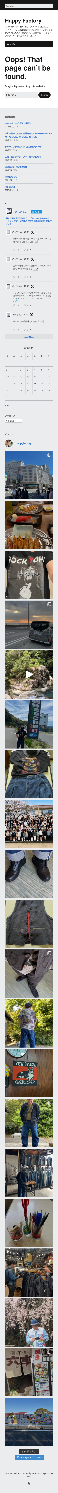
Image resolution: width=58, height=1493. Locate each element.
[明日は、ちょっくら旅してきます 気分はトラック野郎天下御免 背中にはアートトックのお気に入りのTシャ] (29, 774)
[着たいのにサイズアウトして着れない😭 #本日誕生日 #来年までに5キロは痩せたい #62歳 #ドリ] (29, 924)
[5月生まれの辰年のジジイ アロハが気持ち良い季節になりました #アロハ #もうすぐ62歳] (29, 1023)
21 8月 (27, 232)
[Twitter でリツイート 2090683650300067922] (20, 250)
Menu (12, 43)
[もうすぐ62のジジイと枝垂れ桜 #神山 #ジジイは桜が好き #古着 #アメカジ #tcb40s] (29, 1322)
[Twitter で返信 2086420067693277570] (14, 330)
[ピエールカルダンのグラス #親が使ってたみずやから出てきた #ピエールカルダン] (29, 1223)
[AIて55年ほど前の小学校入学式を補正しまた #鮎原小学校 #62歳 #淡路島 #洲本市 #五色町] (29, 824)
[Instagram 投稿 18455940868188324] (29, 575)
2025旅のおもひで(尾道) (16, 166)
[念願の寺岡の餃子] (29, 525)
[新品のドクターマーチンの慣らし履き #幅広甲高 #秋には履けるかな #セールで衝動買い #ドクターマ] (29, 874)
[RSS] (29, 1483)
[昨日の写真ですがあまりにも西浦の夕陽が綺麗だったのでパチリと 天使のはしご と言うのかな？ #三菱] (29, 625)
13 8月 (27, 286)
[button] (44, 95)
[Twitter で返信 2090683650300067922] (14, 250)
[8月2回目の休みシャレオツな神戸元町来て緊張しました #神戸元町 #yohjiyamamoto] (29, 475)
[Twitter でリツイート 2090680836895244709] (20, 277)
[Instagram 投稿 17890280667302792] (29, 1422)
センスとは (10, 186)
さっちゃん (17, 231)
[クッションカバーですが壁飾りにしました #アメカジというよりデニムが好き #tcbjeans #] (29, 1073)
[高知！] (29, 724)
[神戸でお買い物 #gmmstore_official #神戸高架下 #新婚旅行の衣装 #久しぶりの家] (29, 1272)
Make (16, 1473)
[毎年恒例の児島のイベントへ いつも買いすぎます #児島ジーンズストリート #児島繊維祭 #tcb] (29, 1173)
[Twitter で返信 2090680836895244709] (14, 277)
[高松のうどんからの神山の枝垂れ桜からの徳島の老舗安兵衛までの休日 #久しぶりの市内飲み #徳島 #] (29, 1372)
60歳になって (11, 176)
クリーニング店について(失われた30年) (23, 146)
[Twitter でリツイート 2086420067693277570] (20, 330)
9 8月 (26, 314)
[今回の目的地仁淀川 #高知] (29, 674)
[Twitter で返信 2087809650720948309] (14, 306)
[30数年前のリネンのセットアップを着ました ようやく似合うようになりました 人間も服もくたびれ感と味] (29, 973)
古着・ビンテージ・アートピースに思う (23, 156)
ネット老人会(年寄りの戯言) (17, 123)
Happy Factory (23, 20)
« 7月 (7, 405)
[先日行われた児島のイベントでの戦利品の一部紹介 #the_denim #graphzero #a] (29, 1123)
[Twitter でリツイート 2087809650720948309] (20, 306)
